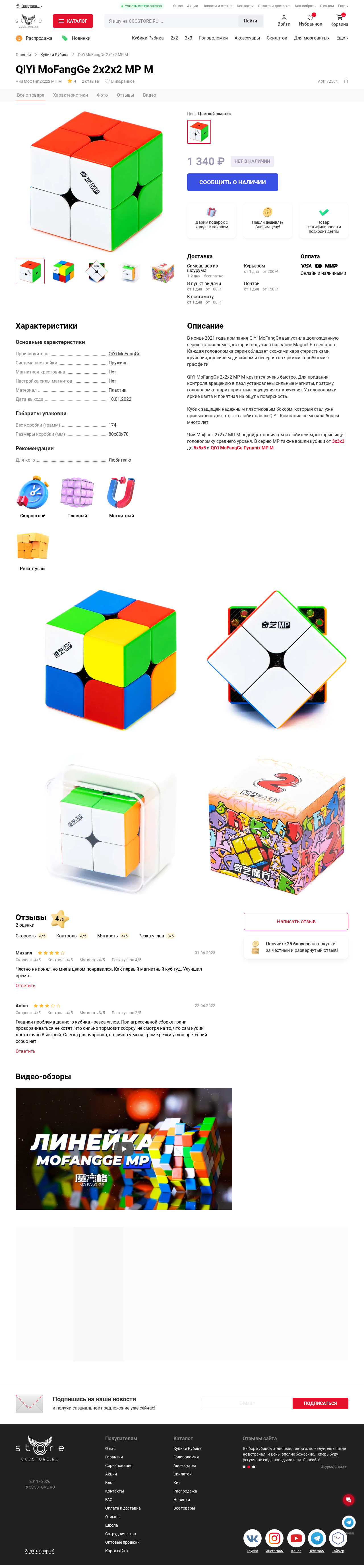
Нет (112, 372)
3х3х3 (338, 441)
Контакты (245, 6)
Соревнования (119, 1465)
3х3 (188, 38)
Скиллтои (277, 38)
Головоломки (213, 38)
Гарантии (114, 1457)
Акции (192, 6)
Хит (176, 1482)
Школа (111, 1525)
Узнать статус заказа (143, 6)
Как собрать (305, 6)
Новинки (81, 38)
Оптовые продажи (122, 1542)
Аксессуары (247, 38)
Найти (250, 21)
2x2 (174, 38)
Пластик (118, 390)
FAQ (109, 1499)
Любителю (120, 460)
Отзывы (327, 6)
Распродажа (39, 38)
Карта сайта (116, 1551)
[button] (244, 1467)
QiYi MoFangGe (124, 353)
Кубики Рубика (148, 38)
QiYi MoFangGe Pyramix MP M (242, 448)
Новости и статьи (217, 6)
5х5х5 (200, 448)
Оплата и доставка (274, 6)
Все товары (184, 1508)
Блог (109, 1482)
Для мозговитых (312, 38)
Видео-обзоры (43, 1076)
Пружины (119, 363)
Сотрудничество (120, 1533)
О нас (178, 6)
